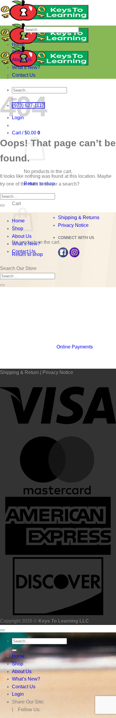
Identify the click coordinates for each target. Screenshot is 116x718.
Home (18, 44)
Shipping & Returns (78, 217)
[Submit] (26, 39)
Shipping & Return (19, 372)
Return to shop (27, 254)
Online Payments (75, 346)
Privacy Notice (73, 225)
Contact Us (23, 75)
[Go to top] (2, 630)
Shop (17, 52)
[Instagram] (74, 255)
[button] (26, 132)
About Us (22, 59)
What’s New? (26, 67)
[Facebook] (63, 255)
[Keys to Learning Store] (44, 42)
